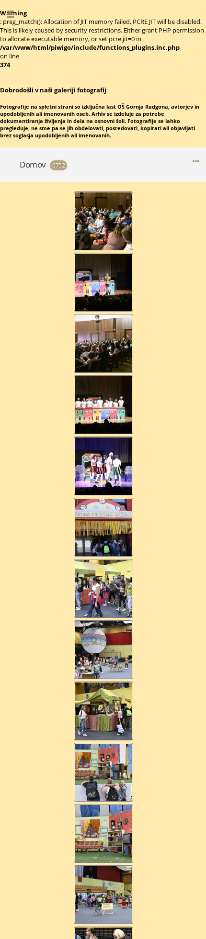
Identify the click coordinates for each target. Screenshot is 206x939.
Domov (33, 164)
